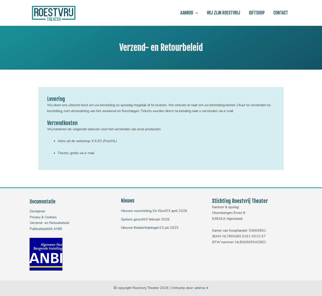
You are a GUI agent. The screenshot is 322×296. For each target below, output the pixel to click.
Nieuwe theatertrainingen (140, 227)
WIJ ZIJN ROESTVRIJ (223, 13)
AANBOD (186, 13)
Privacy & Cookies (43, 217)
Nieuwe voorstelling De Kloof (143, 210)
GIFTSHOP (257, 13)
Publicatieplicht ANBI (46, 228)
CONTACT (280, 13)
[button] (195, 13)
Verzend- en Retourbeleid (49, 222)
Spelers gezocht (133, 219)
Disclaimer (37, 211)
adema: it (201, 287)
